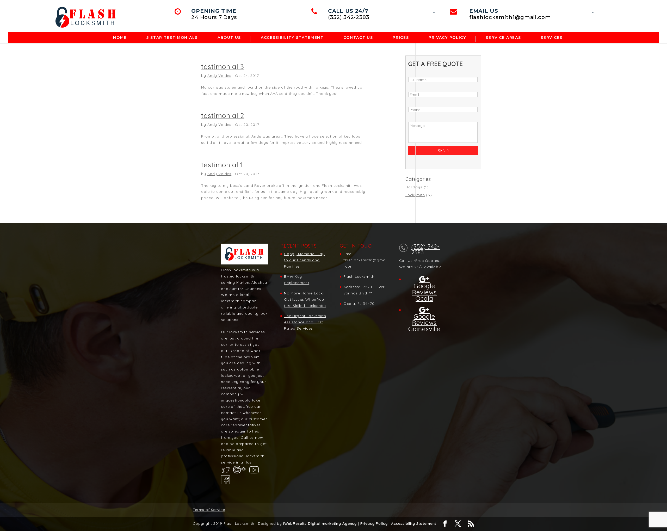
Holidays (413, 187)
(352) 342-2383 (425, 249)
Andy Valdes (219, 75)
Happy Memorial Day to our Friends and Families (304, 260)
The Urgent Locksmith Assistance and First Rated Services (305, 322)
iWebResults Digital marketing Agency (320, 523)
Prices (401, 38)
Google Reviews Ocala (424, 291)
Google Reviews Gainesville (424, 322)
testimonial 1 (222, 164)
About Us (229, 38)
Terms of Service (209, 509)
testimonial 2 (222, 115)
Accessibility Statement (413, 523)
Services (551, 38)
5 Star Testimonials (172, 38)
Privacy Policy (447, 38)
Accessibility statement (292, 38)
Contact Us (358, 38)
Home (120, 38)
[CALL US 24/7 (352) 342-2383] (434, 10)
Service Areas (503, 38)
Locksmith (415, 195)
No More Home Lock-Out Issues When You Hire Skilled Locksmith (305, 299)
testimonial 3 (222, 66)
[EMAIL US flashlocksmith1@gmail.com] (593, 10)
